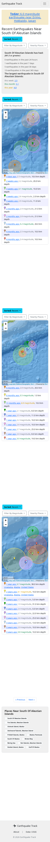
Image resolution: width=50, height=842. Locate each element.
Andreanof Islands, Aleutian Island (20, 731)
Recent (11, 39)
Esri (46, 173)
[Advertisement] (25, 276)
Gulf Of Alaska (34, 747)
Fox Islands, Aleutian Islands (18, 722)
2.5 (16, 80)
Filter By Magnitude (13, 45)
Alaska (17, 587)
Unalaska (8, 587)
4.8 (15, 87)
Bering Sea (11, 743)
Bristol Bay (29, 739)
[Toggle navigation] (44, 3)
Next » (32, 699)
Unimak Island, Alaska (16, 726)
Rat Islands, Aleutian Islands (31, 743)
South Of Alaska (14, 739)
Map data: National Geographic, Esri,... (22, 173)
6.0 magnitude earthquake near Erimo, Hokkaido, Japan (25, 17)
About (16, 832)
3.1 (17, 84)
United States (27, 587)
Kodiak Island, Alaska (16, 747)
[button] (15, 165)
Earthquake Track (12, 3)
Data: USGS (31, 832)
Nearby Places (37, 45)
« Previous (20, 699)
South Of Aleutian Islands (17, 718)
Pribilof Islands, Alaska (16, 735)
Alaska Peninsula (36, 735)
